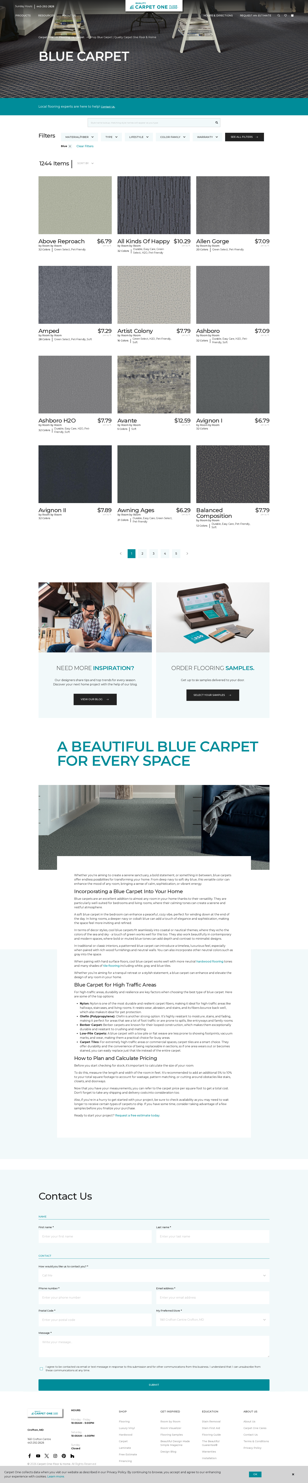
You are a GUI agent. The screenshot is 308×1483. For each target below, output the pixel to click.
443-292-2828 (45, 6)
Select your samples (209, 695)
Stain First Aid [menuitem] (211, 1428)
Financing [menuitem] (125, 1461)
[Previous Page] (120, 553)
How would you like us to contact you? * (63, 1266)
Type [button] (108, 137)
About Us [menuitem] (249, 1421)
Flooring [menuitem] (124, 1421)
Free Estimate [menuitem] (128, 1454)
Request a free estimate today (137, 1115)
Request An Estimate (255, 15)
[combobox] (150, 122)
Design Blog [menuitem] (168, 1451)
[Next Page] (187, 553)
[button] (278, 16)
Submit (154, 1384)
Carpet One (45, 37)
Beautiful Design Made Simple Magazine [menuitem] (175, 1443)
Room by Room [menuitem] (170, 1421)
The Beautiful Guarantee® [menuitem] (210, 1443)
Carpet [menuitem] (123, 1441)
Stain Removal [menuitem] (211, 1421)
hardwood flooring (209, 961)
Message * (44, 1333)
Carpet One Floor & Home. (54, 1464)
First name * (46, 1227)
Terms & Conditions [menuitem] (256, 1441)
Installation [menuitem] (209, 1458)
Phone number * (48, 1288)
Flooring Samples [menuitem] (171, 1434)
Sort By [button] (83, 163)
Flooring (64, 37)
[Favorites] (285, 16)
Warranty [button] (205, 137)
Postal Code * (46, 1310)
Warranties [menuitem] (209, 1451)
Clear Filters (85, 146)
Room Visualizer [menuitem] (170, 1428)
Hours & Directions (218, 15)
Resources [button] (46, 15)
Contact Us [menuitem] (250, 1434)
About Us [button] (69, 15)
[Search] (216, 122)
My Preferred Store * (169, 1310)
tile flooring (111, 965)
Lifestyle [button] (136, 137)
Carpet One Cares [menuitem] (254, 1428)
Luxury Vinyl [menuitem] (127, 1428)
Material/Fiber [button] (77, 137)
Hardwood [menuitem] (125, 1434)
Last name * (163, 1227)
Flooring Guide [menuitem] (211, 1434)
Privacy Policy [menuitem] (252, 1447)
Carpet (80, 37)
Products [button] (23, 15)
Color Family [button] (170, 137)
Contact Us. (108, 106)
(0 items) (292, 15)
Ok (255, 1474)
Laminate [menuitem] (125, 1447)
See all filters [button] (242, 136)
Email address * (165, 1288)
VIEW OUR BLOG (91, 699)
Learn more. (56, 1476)
